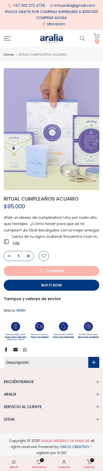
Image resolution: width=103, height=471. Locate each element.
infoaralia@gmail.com (75, 5)
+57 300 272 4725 (29, 5)
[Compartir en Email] (15, 349)
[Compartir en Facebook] (6, 349)
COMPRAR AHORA (51, 17)
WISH (21, 310)
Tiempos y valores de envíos (32, 298)
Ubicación (56, 23)
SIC (63, 452)
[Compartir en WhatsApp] (25, 349)
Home (9, 54)
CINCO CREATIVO (74, 446)
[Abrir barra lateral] (6, 242)
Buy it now (51, 285)
